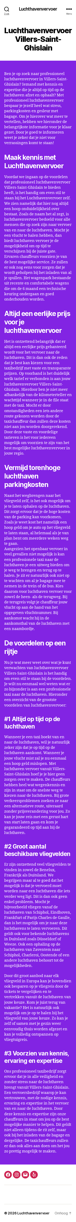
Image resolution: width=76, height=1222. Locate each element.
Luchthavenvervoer (38, 9)
